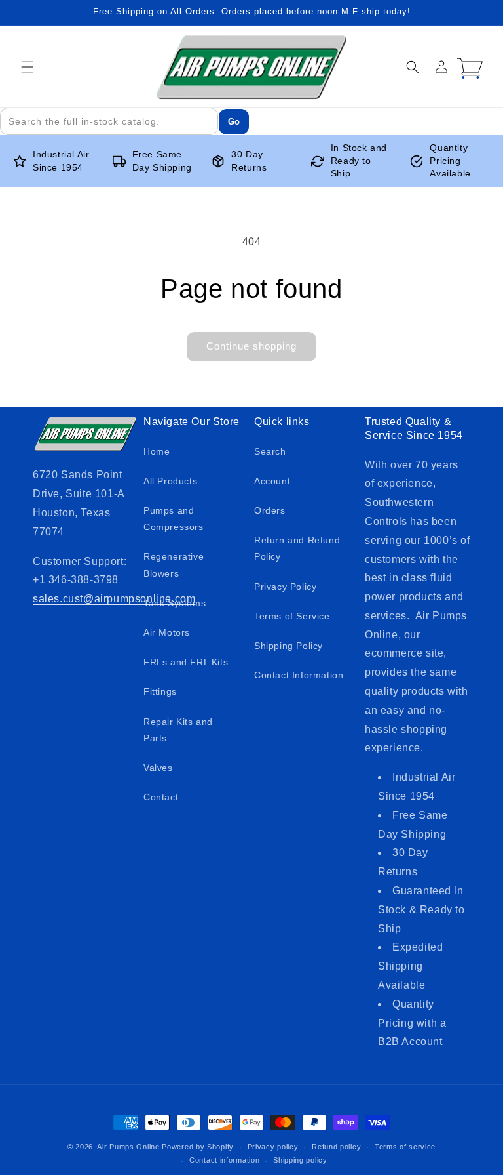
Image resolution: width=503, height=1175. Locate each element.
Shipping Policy (288, 645)
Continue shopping (251, 346)
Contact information (224, 1160)
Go (234, 122)
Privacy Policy (285, 586)
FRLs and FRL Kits (185, 662)
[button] (27, 66)
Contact (160, 797)
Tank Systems (174, 603)
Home (156, 451)
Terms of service (405, 1147)
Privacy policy (273, 1147)
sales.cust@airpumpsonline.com (114, 598)
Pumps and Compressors (173, 518)
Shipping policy (300, 1160)
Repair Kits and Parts (178, 729)
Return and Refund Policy (297, 548)
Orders (270, 510)
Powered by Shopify (198, 1147)
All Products (170, 481)
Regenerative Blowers (173, 564)
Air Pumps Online (128, 1147)
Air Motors (166, 632)
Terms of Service (292, 616)
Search (270, 451)
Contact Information (298, 675)
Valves (158, 767)
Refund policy (336, 1147)
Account (272, 481)
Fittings (160, 691)
